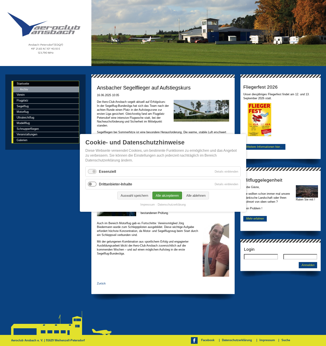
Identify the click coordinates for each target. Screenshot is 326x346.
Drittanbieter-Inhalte (115, 184)
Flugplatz (22, 100)
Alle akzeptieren (167, 196)
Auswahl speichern (134, 196)
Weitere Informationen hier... (264, 146)
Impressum (267, 340)
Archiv (24, 89)
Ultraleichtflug (25, 117)
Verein (21, 94)
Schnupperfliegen (28, 128)
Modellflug (23, 123)
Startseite (23, 83)
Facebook (207, 340)
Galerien (22, 140)
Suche (285, 340)
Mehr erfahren (255, 218)
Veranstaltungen (27, 134)
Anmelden (308, 265)
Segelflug (23, 106)
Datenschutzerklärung (237, 340)
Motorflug (23, 111)
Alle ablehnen (196, 196)
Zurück (101, 283)
